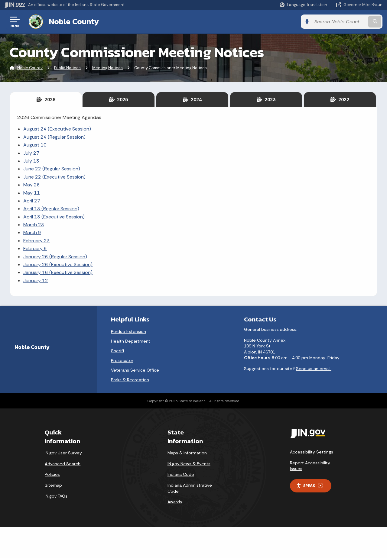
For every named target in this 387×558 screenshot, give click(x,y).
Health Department (130, 341)
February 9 (35, 248)
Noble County (74, 21)
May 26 (31, 185)
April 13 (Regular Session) (51, 208)
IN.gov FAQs (56, 496)
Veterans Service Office (135, 370)
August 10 (35, 145)
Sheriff (117, 350)
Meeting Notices (107, 67)
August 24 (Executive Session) (57, 129)
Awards (174, 502)
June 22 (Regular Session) (51, 169)
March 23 (33, 224)
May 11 (31, 193)
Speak (309, 485)
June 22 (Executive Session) (54, 177)
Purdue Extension (128, 331)
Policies (52, 474)
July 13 (31, 161)
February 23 (36, 240)
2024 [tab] (195, 99)
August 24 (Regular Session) (54, 137)
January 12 (35, 280)
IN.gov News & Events (188, 463)
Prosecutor (122, 360)
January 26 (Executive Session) (58, 264)
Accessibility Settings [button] (311, 452)
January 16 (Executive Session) (58, 272)
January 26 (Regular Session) (55, 256)
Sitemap (53, 485)
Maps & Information (187, 453)
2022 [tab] (342, 99)
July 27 (31, 153)
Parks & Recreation (130, 379)
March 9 (32, 232)
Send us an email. (313, 368)
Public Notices (67, 67)
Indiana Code (180, 474)
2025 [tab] (121, 99)
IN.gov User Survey (63, 453)
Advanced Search (62, 463)
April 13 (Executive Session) (54, 217)
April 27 (31, 201)
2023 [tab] (268, 99)
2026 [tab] (48, 99)
